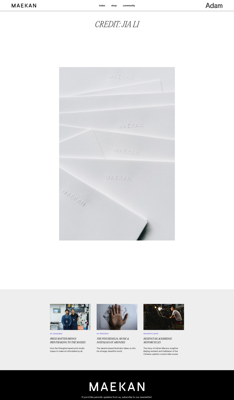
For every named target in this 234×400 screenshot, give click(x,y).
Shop (114, 5)
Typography (57, 333)
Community (129, 5)
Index (102, 5)
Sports (155, 333)
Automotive (148, 333)
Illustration (104, 333)
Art (51, 333)
